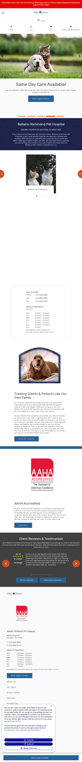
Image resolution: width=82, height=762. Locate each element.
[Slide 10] (50, 574)
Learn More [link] (23, 525)
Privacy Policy (15, 721)
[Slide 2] (31, 116)
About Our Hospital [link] (26, 439)
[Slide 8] (46, 574)
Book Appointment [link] (19, 676)
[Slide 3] (41, 116)
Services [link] (11, 698)
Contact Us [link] (41, 110)
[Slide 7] (44, 574)
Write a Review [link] (27, 580)
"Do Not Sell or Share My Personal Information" (22, 730)
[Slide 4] (50, 116)
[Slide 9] (48, 574)
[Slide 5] (60, 116)
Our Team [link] (11, 687)
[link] (41, 12)
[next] (79, 56)
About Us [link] (11, 682)
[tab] (30, 309)
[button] (3, 13)
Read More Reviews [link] (53, 580)
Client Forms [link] (13, 692)
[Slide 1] (22, 116)
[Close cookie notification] (51, 705)
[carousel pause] (79, 76)
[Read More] (52, 565)
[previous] (2, 56)
